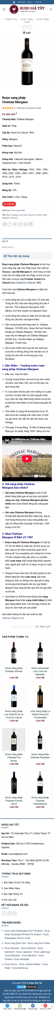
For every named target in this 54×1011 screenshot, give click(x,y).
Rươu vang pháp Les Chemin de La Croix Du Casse (13, 714)
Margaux (5, 218)
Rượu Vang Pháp (18, 210)
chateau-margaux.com (13, 618)
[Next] (13, 89)
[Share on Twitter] (15, 224)
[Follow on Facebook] (4, 913)
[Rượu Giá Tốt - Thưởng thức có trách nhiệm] (27, 9)
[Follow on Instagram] (9, 913)
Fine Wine (23, 215)
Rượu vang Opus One (15, 943)
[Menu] (4, 9)
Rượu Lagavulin (24, 952)
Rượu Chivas (10, 964)
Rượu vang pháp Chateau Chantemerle (40, 800)
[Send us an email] (14, 913)
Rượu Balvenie (11, 948)
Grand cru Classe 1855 (37, 215)
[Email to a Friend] (20, 224)
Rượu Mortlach (29, 955)
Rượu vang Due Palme (39, 943)
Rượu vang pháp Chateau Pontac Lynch (13, 800)
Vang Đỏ (13, 218)
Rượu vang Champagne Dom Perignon (23, 930)
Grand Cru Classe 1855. (29, 282)
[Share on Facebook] (10, 224)
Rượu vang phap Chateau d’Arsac (14, 670)
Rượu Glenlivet (28, 948)
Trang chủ (11, 19)
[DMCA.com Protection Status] (27, 987)
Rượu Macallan (12, 955)
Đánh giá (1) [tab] (8, 247)
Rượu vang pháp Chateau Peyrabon (40, 756)
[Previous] (5, 89)
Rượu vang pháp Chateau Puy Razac (13, 757)
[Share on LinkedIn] (30, 224)
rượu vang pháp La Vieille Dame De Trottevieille (40, 714)
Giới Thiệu (21, 2)
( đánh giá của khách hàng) (27, 108)
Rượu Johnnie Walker (29, 964)
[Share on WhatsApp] (4, 224)
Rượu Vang (27, 19)
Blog (29, 2)
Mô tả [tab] (5, 241)
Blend (8, 215)
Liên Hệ (38, 2)
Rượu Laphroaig (42, 952)
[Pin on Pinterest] (25, 224)
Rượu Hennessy (20, 968)
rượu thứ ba (11, 335)
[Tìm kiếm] (51, 9)
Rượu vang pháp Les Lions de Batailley (40, 671)
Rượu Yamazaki (21, 959)
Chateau (15, 215)
